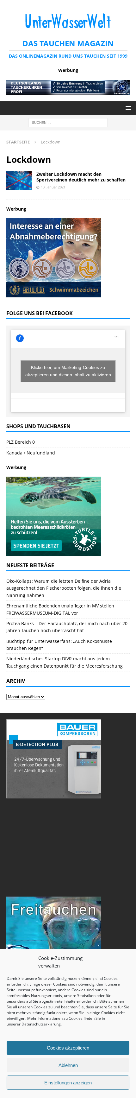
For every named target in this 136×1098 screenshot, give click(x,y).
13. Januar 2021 (53, 187)
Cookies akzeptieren (68, 1047)
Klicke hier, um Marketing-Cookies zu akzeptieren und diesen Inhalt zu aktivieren (68, 371)
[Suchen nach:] (68, 122)
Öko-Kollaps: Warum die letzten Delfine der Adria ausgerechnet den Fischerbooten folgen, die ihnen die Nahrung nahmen (63, 588)
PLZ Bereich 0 (20, 442)
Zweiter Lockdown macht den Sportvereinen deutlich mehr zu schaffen (81, 177)
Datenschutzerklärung (41, 1024)
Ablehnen (68, 1065)
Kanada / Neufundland (30, 453)
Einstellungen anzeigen (68, 1082)
